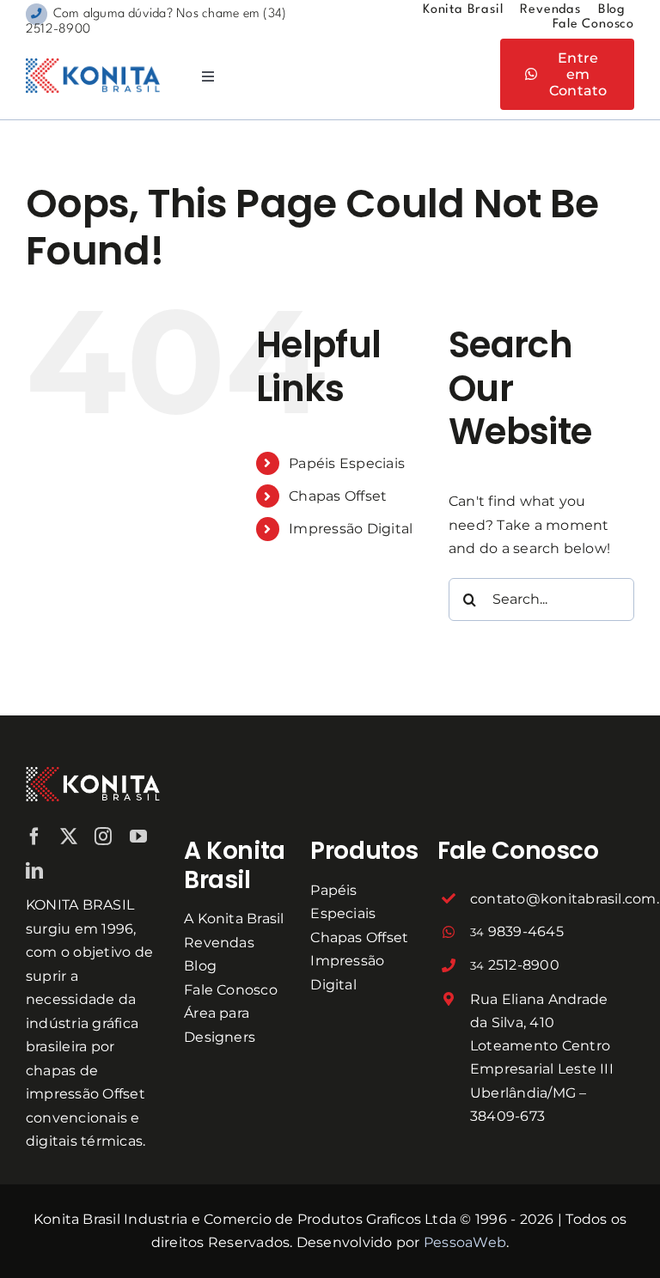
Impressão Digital (350, 528)
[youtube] (138, 836)
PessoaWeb (465, 1242)
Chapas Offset (338, 496)
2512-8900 (514, 965)
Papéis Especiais (347, 463)
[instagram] (103, 836)
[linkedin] (34, 870)
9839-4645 (517, 931)
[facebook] (34, 836)
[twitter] (68, 836)
